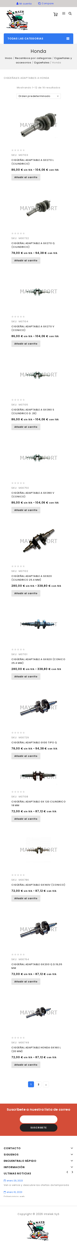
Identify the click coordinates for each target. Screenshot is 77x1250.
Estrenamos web (14, 1196)
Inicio (8, 58)
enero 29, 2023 (15, 1180)
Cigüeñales (42, 62)
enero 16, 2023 (14, 1192)
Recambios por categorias (33, 58)
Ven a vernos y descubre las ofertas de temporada (36, 1185)
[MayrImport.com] (18, 20)
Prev (67, 1172)
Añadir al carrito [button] (25, 177)
